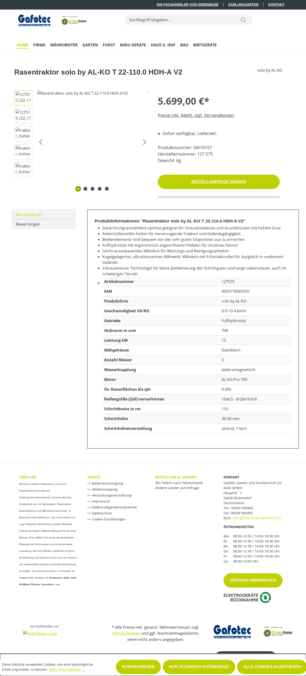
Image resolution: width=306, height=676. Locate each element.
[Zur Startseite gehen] (52, 19)
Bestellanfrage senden (218, 182)
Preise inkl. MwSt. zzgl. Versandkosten (196, 115)
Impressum (100, 501)
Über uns (27, 477)
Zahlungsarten (243, 4)
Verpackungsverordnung (111, 495)
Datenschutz (101, 513)
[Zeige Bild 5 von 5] (107, 189)
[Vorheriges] (40, 141)
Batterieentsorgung (107, 483)
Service (94, 477)
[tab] (43, 214)
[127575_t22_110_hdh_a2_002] (92, 141)
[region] (79, 141)
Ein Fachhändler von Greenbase (188, 4)
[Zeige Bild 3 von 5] (92, 189)
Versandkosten (126, 633)
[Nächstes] (144, 141)
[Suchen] (243, 20)
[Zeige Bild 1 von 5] (78, 189)
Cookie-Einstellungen (108, 519)
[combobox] (180, 20)
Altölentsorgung (104, 489)
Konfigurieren (138, 667)
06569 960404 (242, 508)
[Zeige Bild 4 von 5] (100, 189)
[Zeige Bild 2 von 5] (85, 189)
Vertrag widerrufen (253, 580)
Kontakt (276, 4)
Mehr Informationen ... (67, 669)
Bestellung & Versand (176, 477)
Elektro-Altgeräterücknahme (114, 507)
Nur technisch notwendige (199, 667)
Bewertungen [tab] (28, 224)
